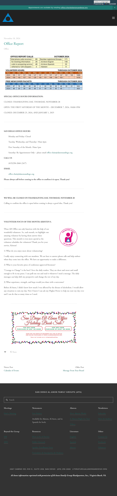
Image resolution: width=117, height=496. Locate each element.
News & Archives (105, 419)
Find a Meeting (10, 413)
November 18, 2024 (12, 38)
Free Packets (37, 413)
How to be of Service (40, 436)
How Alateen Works (78, 413)
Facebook (102, 442)
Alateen (73, 447)
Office (6, 49)
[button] (115, 7)
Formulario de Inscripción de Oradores (47, 453)
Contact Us (102, 436)
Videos (72, 424)
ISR (5, 436)
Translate (112, 4)
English (73, 436)
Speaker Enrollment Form (42, 447)
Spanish (73, 442)
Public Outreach (38, 442)
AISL (6, 442)
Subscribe (102, 413)
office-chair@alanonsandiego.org (74, 7)
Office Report (14, 43)
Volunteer (102, 447)
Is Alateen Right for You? (80, 419)
